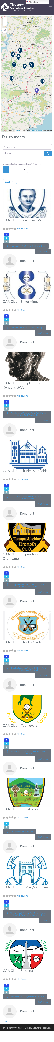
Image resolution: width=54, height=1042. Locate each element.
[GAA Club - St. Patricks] (42, 81)
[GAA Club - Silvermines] (13, 55)
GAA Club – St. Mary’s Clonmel (26, 887)
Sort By (8, 182)
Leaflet (17, 131)
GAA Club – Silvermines (20, 301)
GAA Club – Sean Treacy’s (22, 220)
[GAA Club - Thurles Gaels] (32, 65)
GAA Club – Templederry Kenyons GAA (21, 385)
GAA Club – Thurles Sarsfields (25, 471)
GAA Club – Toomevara (20, 725)
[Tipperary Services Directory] (17, 7)
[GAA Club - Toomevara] (20, 50)
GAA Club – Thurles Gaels (22, 642)
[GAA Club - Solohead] (11, 78)
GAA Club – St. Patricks (20, 809)
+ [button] (5, 19)
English (34, 2)
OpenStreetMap (36, 131)
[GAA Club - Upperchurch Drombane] (24, 66)
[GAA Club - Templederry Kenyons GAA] (18, 57)
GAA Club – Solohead (19, 971)
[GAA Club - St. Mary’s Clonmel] (36, 90)
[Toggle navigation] (50, 7)
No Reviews (22, 228)
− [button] (5, 23)
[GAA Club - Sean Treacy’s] (14, 65)
